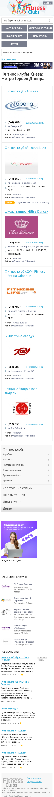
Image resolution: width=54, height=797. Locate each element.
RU (49, 2)
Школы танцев (14, 36)
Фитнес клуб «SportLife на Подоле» (15, 658)
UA (45, 2)
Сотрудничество (34, 781)
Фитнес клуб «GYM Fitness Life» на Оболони (25, 273)
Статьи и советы (34, 778)
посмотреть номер (35, 122)
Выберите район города (18, 20)
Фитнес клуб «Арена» (21, 91)
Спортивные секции (40, 28)
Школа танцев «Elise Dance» (26, 211)
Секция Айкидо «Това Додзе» (21, 391)
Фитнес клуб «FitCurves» (13, 731)
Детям (14, 44)
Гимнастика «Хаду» (19, 336)
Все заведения (9, 59)
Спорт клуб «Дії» (9, 708)
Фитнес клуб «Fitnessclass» (25, 147)
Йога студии (40, 36)
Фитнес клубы (14, 28)
